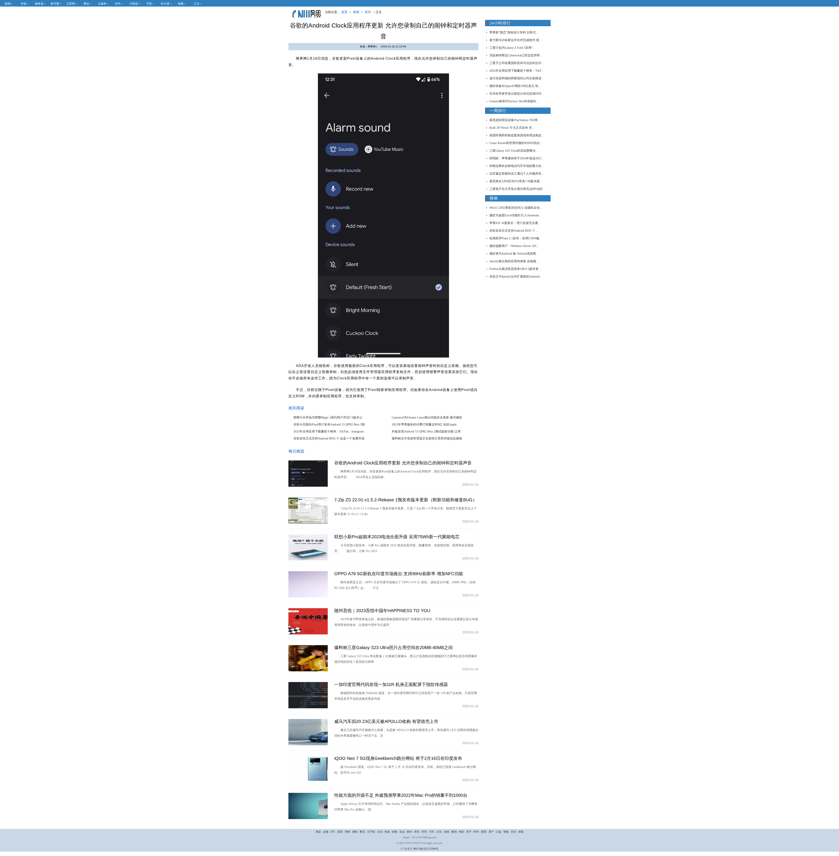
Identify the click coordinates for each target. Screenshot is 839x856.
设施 (325, 831)
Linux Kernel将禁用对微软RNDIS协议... (515, 143)
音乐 (513, 831)
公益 (498, 831)
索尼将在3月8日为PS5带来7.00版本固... (515, 181)
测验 (354, 831)
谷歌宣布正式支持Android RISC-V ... (514, 230)
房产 (491, 831)
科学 (476, 831)
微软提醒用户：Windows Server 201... (514, 246)
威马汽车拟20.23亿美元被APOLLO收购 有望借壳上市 (386, 721)
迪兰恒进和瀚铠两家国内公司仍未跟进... (516, 78)
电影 (461, 831)
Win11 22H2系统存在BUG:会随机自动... (515, 207)
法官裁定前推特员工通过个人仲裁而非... (516, 173)
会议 (402, 831)
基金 (318, 831)
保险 (521, 831)
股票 (340, 831)
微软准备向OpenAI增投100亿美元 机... (515, 86)
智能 (506, 831)
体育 (417, 831)
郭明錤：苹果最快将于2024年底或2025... (516, 158)
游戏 (446, 831)
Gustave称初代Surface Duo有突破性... (514, 101)
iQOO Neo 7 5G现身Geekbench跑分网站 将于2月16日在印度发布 (398, 758)
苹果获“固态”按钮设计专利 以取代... (513, 32)
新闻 (356, 12)
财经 (409, 831)
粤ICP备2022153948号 (426, 848)
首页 (344, 12)
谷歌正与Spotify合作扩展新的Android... (515, 276)
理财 (347, 831)
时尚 (424, 831)
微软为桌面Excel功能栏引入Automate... (515, 215)
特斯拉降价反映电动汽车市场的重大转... (516, 166)
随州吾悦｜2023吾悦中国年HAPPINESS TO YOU (382, 610)
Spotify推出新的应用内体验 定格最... (514, 261)
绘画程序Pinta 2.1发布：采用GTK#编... (515, 238)
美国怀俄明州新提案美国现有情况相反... (516, 135)
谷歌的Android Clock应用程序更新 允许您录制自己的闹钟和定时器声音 (403, 462)
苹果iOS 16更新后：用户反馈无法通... (515, 223)
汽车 (431, 831)
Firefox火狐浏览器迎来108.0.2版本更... (515, 269)
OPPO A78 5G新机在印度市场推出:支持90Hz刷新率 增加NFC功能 (398, 573)
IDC (333, 831)
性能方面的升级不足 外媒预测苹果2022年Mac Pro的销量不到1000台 (400, 795)
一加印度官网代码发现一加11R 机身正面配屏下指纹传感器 (391, 684)
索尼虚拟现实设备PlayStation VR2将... (514, 120)
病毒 (394, 831)
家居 (483, 831)
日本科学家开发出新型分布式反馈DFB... (516, 93)
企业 (379, 831)
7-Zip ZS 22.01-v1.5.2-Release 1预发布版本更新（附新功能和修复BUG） (405, 499)
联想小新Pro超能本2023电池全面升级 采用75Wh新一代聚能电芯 (396, 536)
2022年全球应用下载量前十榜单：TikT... (516, 70)
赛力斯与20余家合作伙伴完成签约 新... (515, 40)
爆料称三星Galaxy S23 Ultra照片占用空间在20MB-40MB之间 (393, 647)
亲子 (469, 831)
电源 (387, 831)
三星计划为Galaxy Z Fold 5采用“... (512, 47)
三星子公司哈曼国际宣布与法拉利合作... (516, 63)
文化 (439, 831)
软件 (368, 12)
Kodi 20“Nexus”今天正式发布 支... (512, 127)
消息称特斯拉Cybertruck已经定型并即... (516, 55)
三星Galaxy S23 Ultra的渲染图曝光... (513, 150)
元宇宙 (371, 831)
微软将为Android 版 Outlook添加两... (514, 253)
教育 (362, 831)
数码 (454, 831)
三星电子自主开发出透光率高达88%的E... (517, 189)
